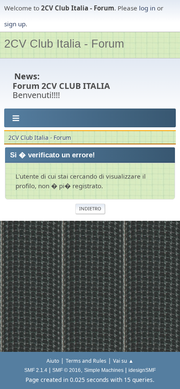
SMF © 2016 (66, 370)
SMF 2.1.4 (35, 370)
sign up (15, 24)
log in (147, 8)
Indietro (90, 208)
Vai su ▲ (123, 360)
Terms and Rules (86, 360)
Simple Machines (103, 370)
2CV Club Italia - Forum (64, 43)
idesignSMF (142, 370)
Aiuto (52, 360)
